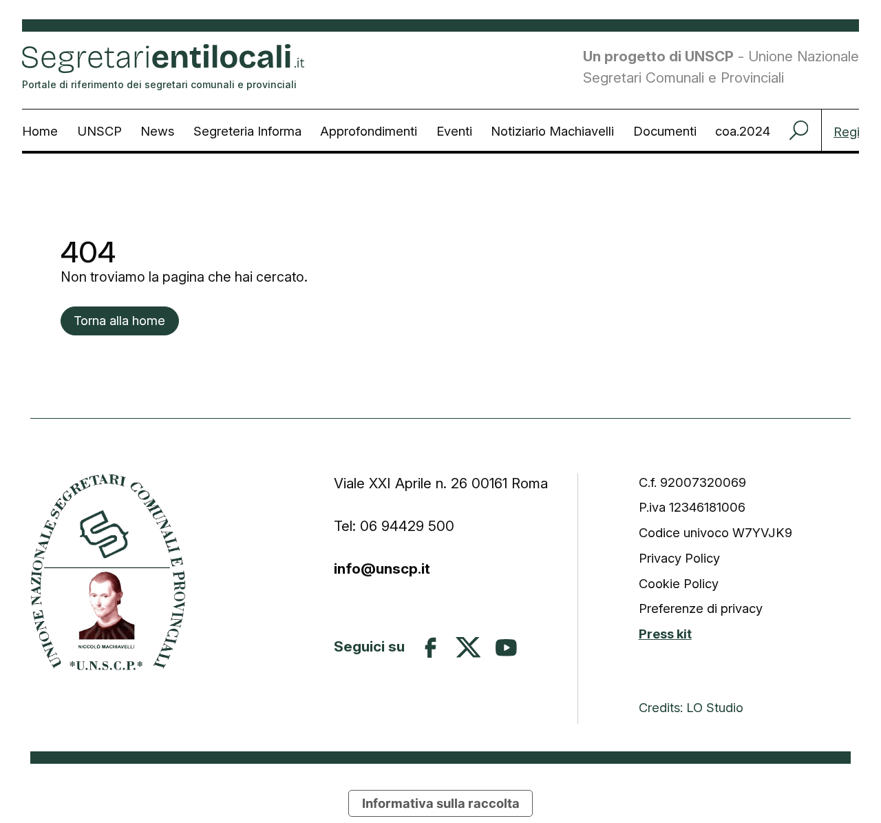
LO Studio (714, 707)
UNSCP (99, 130)
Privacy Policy (679, 557)
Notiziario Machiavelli (552, 130)
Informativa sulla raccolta (441, 803)
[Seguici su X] (468, 647)
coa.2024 (742, 130)
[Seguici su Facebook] (430, 647)
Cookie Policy (679, 583)
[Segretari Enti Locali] (108, 572)
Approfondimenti (368, 130)
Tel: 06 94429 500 (394, 525)
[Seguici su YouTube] (506, 647)
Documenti (665, 130)
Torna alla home (119, 320)
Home (40, 130)
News (157, 130)
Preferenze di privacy (701, 608)
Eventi (454, 130)
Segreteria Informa (247, 130)
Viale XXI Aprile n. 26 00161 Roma (443, 483)
